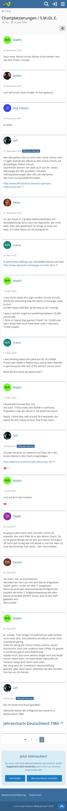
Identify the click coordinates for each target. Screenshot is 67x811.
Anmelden (15, 778)
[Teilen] (62, 28)
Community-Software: (33, 806)
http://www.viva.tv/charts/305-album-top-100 (27, 461)
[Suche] (46, 4)
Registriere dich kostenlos (21, 766)
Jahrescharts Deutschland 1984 (31, 723)
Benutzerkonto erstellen (44, 778)
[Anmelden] (54, 4)
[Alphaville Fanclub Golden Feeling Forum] (6, 4)
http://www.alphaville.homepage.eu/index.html (29, 265)
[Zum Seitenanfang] (61, 806)
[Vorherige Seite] (26, 739)
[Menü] (63, 4)
